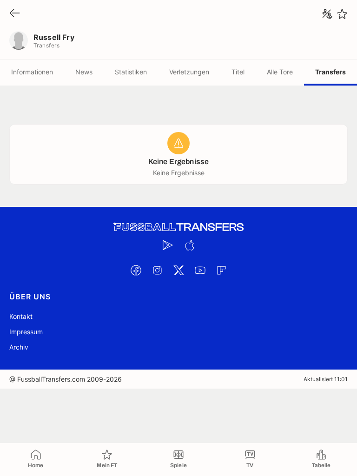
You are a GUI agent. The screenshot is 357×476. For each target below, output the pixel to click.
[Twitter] (178, 270)
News (84, 72)
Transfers (330, 72)
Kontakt (21, 316)
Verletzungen (189, 72)
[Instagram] (157, 270)
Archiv (18, 347)
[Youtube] (200, 270)
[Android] (168, 245)
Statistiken (131, 72)
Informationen (32, 72)
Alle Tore (280, 72)
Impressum (26, 332)
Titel (238, 72)
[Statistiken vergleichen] (327, 14)
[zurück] (14, 13)
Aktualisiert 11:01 (326, 379)
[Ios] (189, 245)
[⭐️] (342, 14)
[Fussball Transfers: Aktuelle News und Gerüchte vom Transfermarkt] (178, 227)
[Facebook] (136, 270)
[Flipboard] (221, 270)
